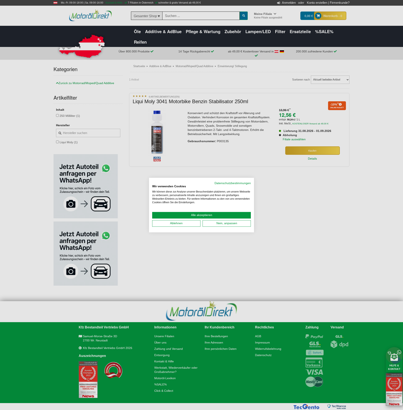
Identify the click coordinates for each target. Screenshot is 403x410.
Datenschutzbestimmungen (233, 183)
